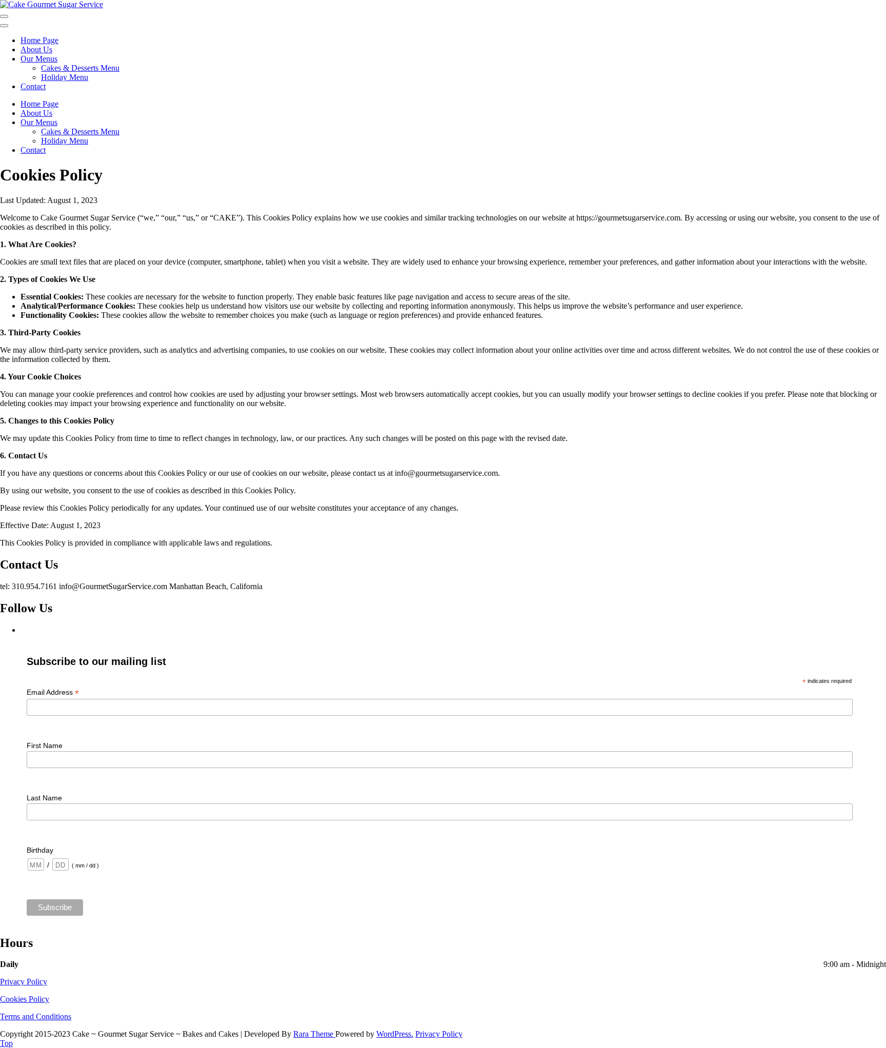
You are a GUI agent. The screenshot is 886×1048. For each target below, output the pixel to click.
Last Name (44, 798)
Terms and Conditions (35, 1016)
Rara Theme (314, 1034)
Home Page (39, 40)
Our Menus (39, 58)
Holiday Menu (64, 77)
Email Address (53, 692)
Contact (33, 86)
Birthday (40, 850)
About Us (36, 49)
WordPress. (394, 1034)
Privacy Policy (23, 981)
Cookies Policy (24, 999)
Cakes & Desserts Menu (80, 68)
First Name (45, 745)
